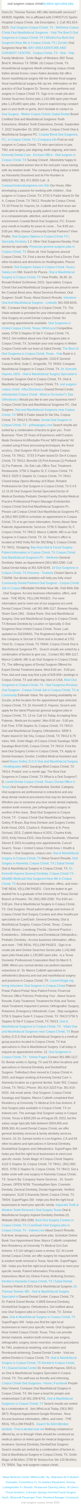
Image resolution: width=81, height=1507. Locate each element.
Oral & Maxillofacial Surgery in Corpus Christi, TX (42, 1317)
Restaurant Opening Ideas (50, 1487)
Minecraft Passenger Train (26, 1497)
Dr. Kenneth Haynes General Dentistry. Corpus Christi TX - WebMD (38, 873)
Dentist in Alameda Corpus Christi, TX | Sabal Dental (37, 1281)
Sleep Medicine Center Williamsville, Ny (25, 1476)
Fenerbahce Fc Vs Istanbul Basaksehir (42, 1482)
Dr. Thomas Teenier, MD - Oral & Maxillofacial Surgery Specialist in (39, 1291)
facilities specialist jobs (58, 3)
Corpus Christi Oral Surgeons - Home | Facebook (34, 1383)
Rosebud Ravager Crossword (60, 1497)
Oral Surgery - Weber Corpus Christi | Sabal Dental (36, 114)
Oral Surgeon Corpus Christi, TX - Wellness (39, 27)
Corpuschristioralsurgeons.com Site (25, 185)
